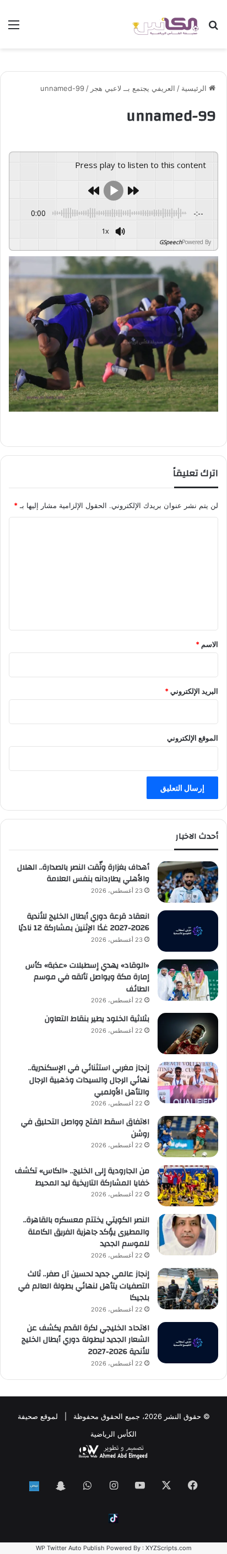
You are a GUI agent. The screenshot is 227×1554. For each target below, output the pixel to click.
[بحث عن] (213, 28)
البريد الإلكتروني (191, 691)
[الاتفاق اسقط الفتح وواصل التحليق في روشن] (188, 1136)
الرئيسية (195, 88)
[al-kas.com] (165, 24)
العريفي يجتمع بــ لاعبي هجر (132, 88)
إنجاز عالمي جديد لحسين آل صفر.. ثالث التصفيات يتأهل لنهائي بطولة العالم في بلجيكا (83, 1286)
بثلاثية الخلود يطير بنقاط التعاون (97, 1019)
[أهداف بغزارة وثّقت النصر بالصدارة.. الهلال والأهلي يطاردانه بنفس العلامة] (188, 882)
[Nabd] (34, 1486)
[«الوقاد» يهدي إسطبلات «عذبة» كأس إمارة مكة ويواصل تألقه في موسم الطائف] (188, 980)
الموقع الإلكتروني (192, 737)
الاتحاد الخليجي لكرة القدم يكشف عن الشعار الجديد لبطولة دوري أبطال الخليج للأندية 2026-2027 (85, 1340)
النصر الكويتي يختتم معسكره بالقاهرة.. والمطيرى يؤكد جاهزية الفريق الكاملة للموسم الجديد (86, 1232)
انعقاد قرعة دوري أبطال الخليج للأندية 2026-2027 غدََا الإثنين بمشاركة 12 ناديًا (83, 922)
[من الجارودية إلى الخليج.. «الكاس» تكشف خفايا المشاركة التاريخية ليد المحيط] (188, 1185)
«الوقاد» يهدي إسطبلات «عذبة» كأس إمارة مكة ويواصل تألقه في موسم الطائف (87, 977)
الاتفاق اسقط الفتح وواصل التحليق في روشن (85, 1128)
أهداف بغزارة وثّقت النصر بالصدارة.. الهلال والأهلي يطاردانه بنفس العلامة (83, 873)
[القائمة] (13, 28)
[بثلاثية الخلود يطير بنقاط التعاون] (188, 1033)
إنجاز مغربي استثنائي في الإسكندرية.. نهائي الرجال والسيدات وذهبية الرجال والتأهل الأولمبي (88, 1080)
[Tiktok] (113, 1518)
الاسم (207, 644)
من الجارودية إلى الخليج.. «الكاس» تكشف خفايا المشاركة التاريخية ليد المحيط (82, 1177)
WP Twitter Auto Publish (70, 1548)
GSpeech (170, 242)
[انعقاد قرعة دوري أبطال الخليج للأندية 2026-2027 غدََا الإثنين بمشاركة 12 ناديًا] (188, 931)
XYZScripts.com (168, 1548)
